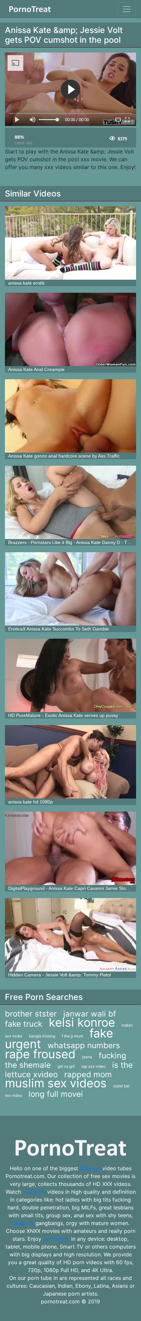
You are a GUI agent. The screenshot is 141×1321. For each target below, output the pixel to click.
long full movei (56, 1094)
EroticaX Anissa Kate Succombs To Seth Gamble (58, 628)
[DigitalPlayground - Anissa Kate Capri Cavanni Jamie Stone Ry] (70, 848)
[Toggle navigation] (126, 9)
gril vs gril (66, 1066)
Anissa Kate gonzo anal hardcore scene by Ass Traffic (64, 455)
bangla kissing (42, 1035)
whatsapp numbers (84, 1045)
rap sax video (93, 1066)
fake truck (23, 1024)
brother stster (31, 1013)
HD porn (90, 1168)
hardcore (22, 1223)
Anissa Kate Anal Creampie (36, 369)
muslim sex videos (56, 1083)
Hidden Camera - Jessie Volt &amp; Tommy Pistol (59, 974)
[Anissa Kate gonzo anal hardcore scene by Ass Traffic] (70, 416)
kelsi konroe (82, 1022)
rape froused (40, 1054)
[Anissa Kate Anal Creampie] (70, 329)
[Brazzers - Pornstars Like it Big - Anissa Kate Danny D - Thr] (70, 502)
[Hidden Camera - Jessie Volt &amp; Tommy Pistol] (70, 934)
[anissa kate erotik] (70, 243)
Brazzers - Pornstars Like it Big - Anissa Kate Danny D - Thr (69, 542)
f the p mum (72, 1035)
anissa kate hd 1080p (30, 801)
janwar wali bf (89, 1013)
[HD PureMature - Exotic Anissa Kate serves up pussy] (70, 675)
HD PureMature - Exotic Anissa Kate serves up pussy (63, 715)
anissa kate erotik (26, 283)
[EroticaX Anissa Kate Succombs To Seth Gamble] (70, 589)
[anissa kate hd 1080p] (70, 762)
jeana (87, 1056)
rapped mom (88, 1074)
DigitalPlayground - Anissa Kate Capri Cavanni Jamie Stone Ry (73, 888)
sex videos (56, 1239)
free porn (34, 1192)
